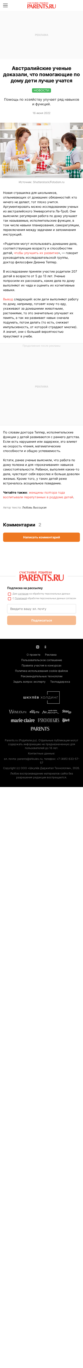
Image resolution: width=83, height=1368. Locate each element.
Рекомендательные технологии (41, 676)
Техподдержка (60, 681)
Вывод (8, 299)
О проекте (33, 654)
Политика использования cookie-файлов (41, 670)
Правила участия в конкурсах (42, 665)
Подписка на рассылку (25, 588)
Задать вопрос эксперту (29, 681)
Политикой (21, 598)
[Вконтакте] (37, 646)
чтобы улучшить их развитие (36, 253)
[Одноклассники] (45, 646)
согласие (23, 593)
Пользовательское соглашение (41, 660)
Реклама (51, 654)
